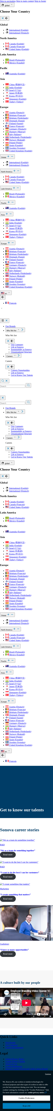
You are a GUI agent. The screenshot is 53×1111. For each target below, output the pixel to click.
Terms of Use (11, 1064)
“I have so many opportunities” (14, 950)
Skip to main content (25, 1)
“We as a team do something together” (17, 850)
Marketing (4, 889)
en (5, 294)
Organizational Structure (21, 352)
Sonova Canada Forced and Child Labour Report (26, 1069)
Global (4, 157)
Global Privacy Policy (14, 1059)
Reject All (26, 1106)
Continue (48, 1074)
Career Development (14, 1047)
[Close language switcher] (2, 297)
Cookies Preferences (26, 1098)
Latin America (6, 189)
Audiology (4, 944)
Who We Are (11, 331)
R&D (2, 845)
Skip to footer (40, 1)
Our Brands (10, 326)
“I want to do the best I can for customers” (19, 872)
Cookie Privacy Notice (15, 1061)
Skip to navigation (8, 1)
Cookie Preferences (13, 1066)
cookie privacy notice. (36, 1092)
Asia (3, 215)
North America (7, 172)
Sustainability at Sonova (21, 349)
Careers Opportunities (20, 370)
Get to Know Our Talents (22, 375)
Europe (4, 244)
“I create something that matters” (15, 894)
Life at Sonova (17, 347)
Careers (10, 356)
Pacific (4, 203)
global (7, 6)
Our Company (17, 344)
